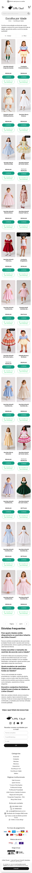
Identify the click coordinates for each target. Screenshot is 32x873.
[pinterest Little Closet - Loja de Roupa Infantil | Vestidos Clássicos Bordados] (22, 723)
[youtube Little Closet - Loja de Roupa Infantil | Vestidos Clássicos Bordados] (18, 723)
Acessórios (16, 766)
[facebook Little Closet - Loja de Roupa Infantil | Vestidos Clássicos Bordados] (14, 723)
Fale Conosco (16, 780)
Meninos (16, 764)
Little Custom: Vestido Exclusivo (16, 792)
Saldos (16, 773)
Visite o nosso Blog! (17, 819)
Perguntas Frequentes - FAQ (16, 797)
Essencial (16, 756)
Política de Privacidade (16, 790)
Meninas (16, 761)
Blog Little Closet (16, 799)
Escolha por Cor (16, 768)
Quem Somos (16, 782)
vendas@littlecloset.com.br (17, 811)
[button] (8, 81)
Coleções (16, 759)
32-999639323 (17, 809)
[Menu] (3, 7)
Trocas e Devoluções (16, 785)
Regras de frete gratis (16, 794)
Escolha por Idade (16, 771)
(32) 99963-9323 (17, 806)
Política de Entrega (16, 787)
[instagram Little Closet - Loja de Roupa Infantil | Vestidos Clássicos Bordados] (10, 723)
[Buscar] (28, 13)
